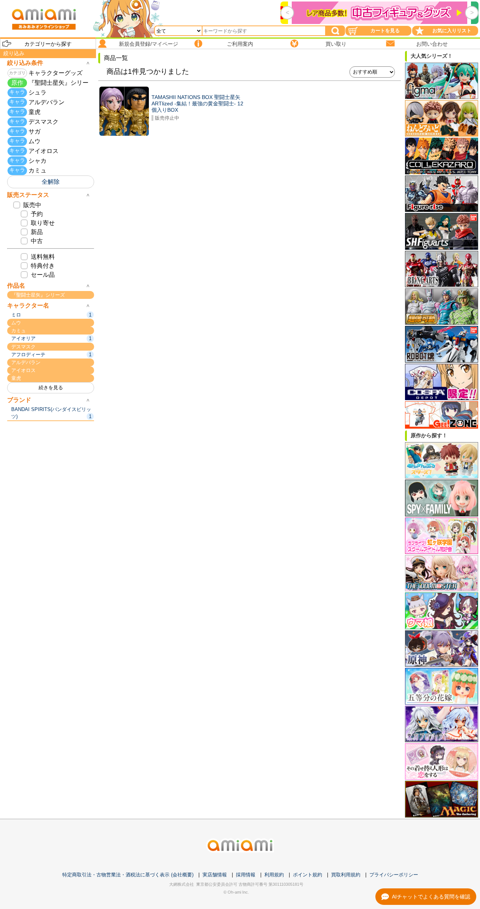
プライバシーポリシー (393, 875)
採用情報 (245, 875)
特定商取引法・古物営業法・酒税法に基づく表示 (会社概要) (128, 875)
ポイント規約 (307, 875)
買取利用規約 (345, 875)
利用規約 (274, 875)
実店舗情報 (214, 875)
